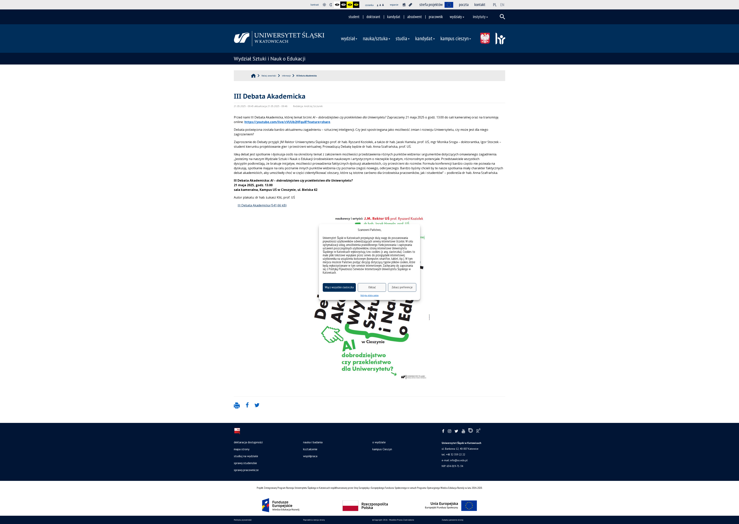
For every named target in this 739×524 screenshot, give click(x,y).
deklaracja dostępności (248, 442)
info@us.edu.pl (459, 460)
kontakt (479, 4)
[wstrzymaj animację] (404, 5)
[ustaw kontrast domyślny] (324, 5)
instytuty (479, 16)
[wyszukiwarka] (502, 16)
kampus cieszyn (454, 38)
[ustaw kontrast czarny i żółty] (350, 5)
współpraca (310, 456)
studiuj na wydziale (246, 456)
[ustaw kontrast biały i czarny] (343, 5)
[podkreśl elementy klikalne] (410, 5)
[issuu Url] (470, 431)
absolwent (414, 16)
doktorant (373, 16)
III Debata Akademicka (254, 205)
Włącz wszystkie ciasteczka (339, 287)
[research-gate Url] (478, 431)
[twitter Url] (456, 431)
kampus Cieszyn (382, 449)
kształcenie (310, 449)
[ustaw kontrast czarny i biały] (337, 5)
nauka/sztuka (375, 38)
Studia (401, 38)
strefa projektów (431, 4)
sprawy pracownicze (246, 470)
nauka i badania (313, 442)
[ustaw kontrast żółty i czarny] (356, 5)
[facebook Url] (443, 431)
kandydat (393, 16)
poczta (464, 4)
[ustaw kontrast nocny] (331, 5)
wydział (348, 38)
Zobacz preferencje (402, 287)
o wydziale (379, 442)
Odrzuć (372, 287)
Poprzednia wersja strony (314, 520)
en (502, 4)
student (354, 16)
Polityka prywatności (243, 520)
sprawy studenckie (245, 463)
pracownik (436, 16)
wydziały (456, 16)
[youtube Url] (463, 431)
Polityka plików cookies (369, 295)
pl (495, 4)
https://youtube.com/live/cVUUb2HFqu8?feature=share (287, 122)
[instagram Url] (449, 431)
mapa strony (241, 449)
